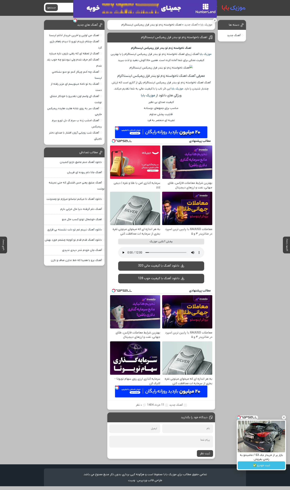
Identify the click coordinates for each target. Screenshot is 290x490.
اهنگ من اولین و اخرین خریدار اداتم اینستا (74, 35)
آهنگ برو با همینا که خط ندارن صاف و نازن (76, 260)
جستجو (51, 7)
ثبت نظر (205, 453)
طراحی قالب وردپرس (149, 480)
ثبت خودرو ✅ (261, 465)
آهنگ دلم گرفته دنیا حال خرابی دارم (81, 209)
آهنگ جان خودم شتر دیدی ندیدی (82, 250)
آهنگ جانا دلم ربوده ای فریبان (84, 172)
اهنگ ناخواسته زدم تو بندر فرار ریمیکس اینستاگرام (174, 37)
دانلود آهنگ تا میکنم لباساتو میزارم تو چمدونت (74, 199)
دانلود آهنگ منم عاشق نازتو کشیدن (81, 162)
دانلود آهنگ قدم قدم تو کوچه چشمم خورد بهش (73, 240)
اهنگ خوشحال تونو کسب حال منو (82, 219)
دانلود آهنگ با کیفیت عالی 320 (158, 266)
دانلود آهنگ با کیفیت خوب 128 (159, 278)
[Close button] (284, 417)
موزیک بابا (206, 25)
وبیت (131, 480)
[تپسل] (75, 20)
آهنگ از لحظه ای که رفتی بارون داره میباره (74, 53)
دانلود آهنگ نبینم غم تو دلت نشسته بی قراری (74, 230)
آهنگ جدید (191, 25)
